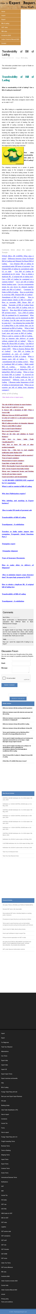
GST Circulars (5, 1249)
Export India (4, 1060)
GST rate (3, 1245)
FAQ (2, 1083)
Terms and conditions (7, 1302)
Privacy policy (5, 1299)
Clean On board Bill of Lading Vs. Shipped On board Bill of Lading (17, 756)
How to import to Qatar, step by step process (14, 929)
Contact (3, 43)
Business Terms (5, 1146)
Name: (3, 658)
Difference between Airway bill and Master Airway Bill (17, 728)
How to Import (5, 1114)
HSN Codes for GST (6, 1213)
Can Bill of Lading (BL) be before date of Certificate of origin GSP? (18, 346)
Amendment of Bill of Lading (14, 297)
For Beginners (5, 1042)
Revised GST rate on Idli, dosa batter (12, 909)
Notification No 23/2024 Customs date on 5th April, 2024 (17, 847)
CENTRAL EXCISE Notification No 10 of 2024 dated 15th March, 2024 (17, 834)
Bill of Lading (5, 23)
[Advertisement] (18, 778)
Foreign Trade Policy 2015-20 (9, 1092)
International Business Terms (9, 1177)
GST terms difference (7, 1267)
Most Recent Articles (8, 793)
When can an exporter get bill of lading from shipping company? (18, 387)
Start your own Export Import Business (11, 1096)
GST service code (6, 1231)
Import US (4, 1069)
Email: (3, 663)
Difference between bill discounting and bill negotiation (17, 708)
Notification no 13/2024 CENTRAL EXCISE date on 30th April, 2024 (17, 816)
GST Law (3, 1204)
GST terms (4, 1258)
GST (2, 1186)
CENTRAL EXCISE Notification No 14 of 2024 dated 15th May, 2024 (17, 810)
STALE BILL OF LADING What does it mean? (15, 761)
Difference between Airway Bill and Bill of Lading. (16, 724)
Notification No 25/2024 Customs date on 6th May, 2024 (17, 839)
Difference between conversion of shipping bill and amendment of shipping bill (16, 719)
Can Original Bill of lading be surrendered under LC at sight (18, 268)
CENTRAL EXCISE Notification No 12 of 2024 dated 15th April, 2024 (17, 822)
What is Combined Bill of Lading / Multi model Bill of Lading (18, 364)
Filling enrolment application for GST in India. (14, 937)
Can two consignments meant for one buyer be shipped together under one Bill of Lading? (18, 286)
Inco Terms (4, 1056)
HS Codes (4, 1200)
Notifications (4, 1182)
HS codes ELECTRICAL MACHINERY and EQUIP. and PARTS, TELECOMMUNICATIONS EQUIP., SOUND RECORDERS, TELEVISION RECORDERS (17, 943)
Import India (4, 1065)
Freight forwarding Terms (8, 1141)
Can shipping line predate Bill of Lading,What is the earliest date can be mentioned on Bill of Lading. (18, 325)
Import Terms (4, 1159)
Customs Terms (5, 1168)
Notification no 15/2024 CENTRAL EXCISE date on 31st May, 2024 (17, 804)
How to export (5, 1132)
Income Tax (4, 1123)
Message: (4, 668)
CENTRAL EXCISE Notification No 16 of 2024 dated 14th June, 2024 (17, 799)
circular (3, 1294)
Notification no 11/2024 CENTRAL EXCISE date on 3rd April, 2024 (17, 828)
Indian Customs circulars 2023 (9, 1281)
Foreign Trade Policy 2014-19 (9, 1137)
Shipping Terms (5, 1155)
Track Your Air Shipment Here (10, 851)
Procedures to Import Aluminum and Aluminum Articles (17, 919)
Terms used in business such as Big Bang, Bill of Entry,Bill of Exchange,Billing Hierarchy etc (16, 733)
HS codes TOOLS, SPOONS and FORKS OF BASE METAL (18, 905)
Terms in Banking (6, 1150)
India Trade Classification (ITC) (9, 1110)
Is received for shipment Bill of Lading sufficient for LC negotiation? (18, 377)
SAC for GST (4, 1218)
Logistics (3, 1227)
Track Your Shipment (6, 1047)
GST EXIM (4, 1254)
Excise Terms (4, 1173)
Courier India (4, 1285)
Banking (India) (5, 1105)
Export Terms (4, 1164)
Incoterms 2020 (6, 35)
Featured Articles (7, 900)
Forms (3, 1128)
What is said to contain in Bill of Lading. (17, 336)
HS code (3, 1101)
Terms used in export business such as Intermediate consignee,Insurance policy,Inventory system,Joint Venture (18, 924)
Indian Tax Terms (6, 1263)
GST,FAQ (3, 1209)
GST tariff (4, 1240)
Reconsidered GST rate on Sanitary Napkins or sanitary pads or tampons (17, 914)
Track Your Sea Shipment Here (11, 856)
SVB (2, 1191)
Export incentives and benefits (9, 1078)
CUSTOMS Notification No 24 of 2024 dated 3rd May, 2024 (18, 843)
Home (3, 11)
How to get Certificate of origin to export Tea (14, 933)
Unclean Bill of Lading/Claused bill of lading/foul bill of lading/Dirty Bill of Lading (18, 369)
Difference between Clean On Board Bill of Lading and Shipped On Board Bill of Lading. (18, 261)
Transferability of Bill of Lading (14, 356)
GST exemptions (5, 1236)
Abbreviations (5, 1051)
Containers (4, 1119)
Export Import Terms (6, 1074)
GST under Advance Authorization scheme (14, 949)
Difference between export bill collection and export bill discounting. (18, 713)
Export (3, 19)
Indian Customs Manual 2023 (10, 39)
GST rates (4, 27)
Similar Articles (7, 703)
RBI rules (4, 31)
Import (3, 15)
